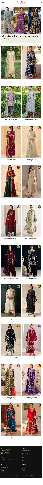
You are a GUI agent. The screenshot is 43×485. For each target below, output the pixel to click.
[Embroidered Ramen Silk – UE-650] (31, 261)
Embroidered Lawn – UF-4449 (31, 357)
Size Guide (2, 468)
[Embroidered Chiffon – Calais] (31, 380)
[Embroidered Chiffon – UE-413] (31, 181)
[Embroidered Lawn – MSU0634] (11, 62)
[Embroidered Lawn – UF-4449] (31, 340)
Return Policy (3, 466)
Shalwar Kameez (25, 454)
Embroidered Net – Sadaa (11, 159)
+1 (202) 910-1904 (5, 452)
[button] (40, 2)
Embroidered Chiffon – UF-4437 (10, 318)
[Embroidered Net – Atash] (31, 142)
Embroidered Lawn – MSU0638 (31, 79)
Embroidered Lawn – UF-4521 (31, 318)
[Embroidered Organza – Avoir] (11, 419)
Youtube (23, 468)
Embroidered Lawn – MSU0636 (31, 119)
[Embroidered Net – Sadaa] (11, 142)
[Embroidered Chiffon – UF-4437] (11, 300)
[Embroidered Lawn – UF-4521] (31, 300)
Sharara (23, 459)
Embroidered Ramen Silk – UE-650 (31, 278)
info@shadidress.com (4, 457)
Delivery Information (4, 467)
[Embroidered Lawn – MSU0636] (31, 102)
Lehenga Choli (24, 461)
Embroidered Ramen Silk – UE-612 (11, 238)
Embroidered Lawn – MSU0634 (11, 79)
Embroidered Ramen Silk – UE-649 (31, 238)
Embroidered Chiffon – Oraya (10, 397)
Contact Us (3, 471)
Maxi (23, 456)
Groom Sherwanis (25, 453)
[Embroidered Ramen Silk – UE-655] (11, 261)
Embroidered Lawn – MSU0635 (11, 119)
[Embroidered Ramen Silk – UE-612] (11, 221)
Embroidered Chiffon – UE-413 (31, 198)
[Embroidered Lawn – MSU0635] (11, 102)
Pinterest (23, 467)
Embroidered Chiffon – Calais (31, 397)
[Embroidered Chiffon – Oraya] (11, 380)
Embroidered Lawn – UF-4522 (11, 357)
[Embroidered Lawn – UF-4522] (11, 340)
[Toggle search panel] (38, 2)
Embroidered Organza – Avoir (11, 437)
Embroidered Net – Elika (11, 198)
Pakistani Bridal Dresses (26, 450)
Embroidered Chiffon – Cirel (31, 437)
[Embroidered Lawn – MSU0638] (31, 62)
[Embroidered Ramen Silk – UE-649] (31, 221)
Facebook (23, 466)
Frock (23, 457)
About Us (2, 470)
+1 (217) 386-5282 (8, 453)
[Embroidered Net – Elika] (11, 181)
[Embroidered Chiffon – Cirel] (31, 419)
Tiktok (23, 469)
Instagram (23, 470)
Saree (23, 460)
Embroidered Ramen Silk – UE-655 (11, 278)
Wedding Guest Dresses (26, 451)
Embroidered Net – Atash (31, 159)
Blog (1, 473)
